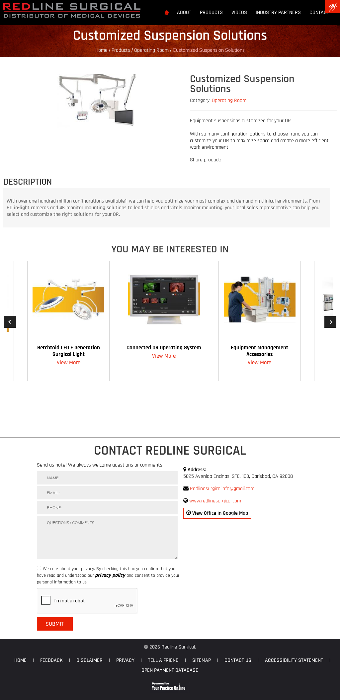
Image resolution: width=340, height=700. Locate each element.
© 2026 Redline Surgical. (170, 647)
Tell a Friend (163, 660)
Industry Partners (278, 12)
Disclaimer (89, 660)
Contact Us (237, 660)
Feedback (51, 660)
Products (211, 12)
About (184, 12)
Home (101, 50)
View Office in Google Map (219, 513)
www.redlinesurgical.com (215, 500)
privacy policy (110, 575)
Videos (239, 12)
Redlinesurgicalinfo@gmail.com (222, 488)
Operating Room (151, 50)
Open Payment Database (169, 670)
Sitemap (201, 660)
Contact (319, 12)
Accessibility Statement (294, 660)
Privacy (125, 660)
